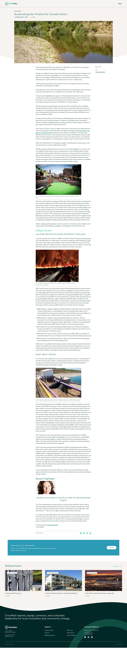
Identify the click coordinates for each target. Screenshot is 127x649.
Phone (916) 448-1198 (10, 635)
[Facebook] (80, 533)
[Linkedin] (87, 533)
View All (116, 566)
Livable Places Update (100, 72)
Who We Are (70, 632)
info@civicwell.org (9, 636)
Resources (70, 630)
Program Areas (49, 630)
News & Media (71, 635)
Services (47, 632)
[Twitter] (84, 533)
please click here (53, 525)
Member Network (50, 635)
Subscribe (111, 547)
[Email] (90, 533)
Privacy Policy (119, 644)
